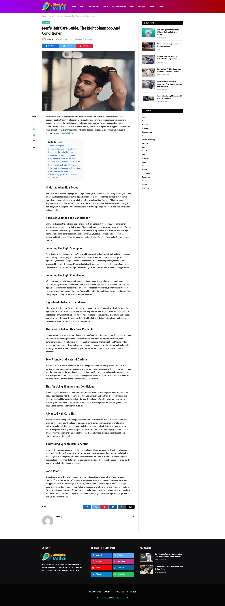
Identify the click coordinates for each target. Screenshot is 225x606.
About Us (108, 592)
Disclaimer (131, 592)
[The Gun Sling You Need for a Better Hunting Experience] (148, 59)
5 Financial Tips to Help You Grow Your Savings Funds (169, 568)
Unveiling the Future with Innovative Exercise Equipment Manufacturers (168, 555)
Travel (161, 6)
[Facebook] (34, 122)
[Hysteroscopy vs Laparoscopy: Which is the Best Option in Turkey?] (148, 32)
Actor (82, 6)
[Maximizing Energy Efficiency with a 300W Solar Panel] (148, 98)
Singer (152, 6)
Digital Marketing (119, 6)
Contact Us (119, 592)
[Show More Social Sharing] (95, 46)
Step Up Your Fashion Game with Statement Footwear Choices (169, 70)
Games (144, 147)
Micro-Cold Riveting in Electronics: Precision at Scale (169, 45)
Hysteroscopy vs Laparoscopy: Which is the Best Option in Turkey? (168, 32)
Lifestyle (141, 6)
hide (59, 142)
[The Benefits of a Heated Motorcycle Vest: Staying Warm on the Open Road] (148, 84)
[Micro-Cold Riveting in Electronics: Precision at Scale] (148, 46)
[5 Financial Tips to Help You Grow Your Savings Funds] (146, 569)
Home (74, 6)
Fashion (145, 143)
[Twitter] (34, 128)
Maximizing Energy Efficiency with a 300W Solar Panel (169, 97)
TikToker (145, 181)
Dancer (105, 6)
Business (145, 128)
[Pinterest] (34, 140)
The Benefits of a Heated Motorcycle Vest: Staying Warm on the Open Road (169, 84)
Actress (145, 121)
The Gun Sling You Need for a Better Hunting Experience (167, 57)
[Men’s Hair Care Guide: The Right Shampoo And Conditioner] (88, 81)
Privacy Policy (95, 592)
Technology (146, 177)
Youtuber (145, 188)
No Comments (77, 39)
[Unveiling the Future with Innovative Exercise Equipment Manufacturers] (146, 557)
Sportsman (146, 173)
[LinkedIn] (34, 134)
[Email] (34, 146)
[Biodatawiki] (54, 6)
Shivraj (51, 39)
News (132, 6)
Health (144, 151)
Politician (145, 166)
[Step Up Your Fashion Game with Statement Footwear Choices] (148, 72)
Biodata (145, 125)
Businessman (94, 6)
